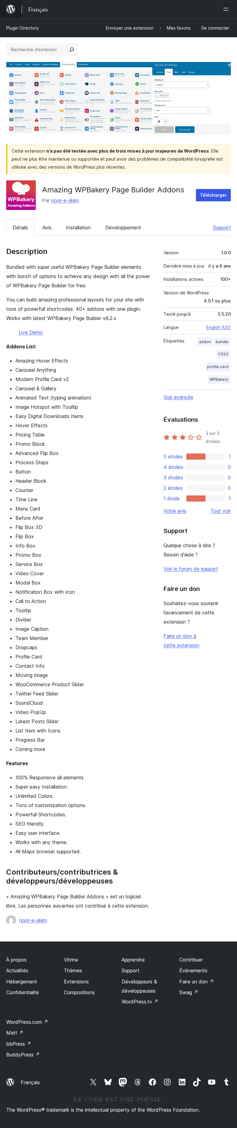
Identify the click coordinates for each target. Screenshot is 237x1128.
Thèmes (73, 970)
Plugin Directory (22, 28)
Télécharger (213, 195)
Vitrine (71, 960)
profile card (217, 366)
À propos (16, 960)
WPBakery (219, 379)
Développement (123, 227)
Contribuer (191, 960)
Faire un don (196, 981)
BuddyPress (23, 1055)
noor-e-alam (65, 200)
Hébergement (21, 981)
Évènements (193, 970)
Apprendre (133, 960)
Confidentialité (22, 992)
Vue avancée (178, 397)
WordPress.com (27, 1022)
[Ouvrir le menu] (227, 9)
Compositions (79, 992)
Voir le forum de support (191, 569)
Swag (188, 992)
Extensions (76, 981)
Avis (47, 227)
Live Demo (31, 332)
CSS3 (223, 354)
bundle (222, 341)
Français (30, 1082)
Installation (78, 227)
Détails (20, 227)
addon (205, 341)
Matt (14, 1033)
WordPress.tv (140, 1002)
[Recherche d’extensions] (71, 49)
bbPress (18, 1044)
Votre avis (175, 511)
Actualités (17, 970)
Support (222, 227)
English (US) (218, 327)
